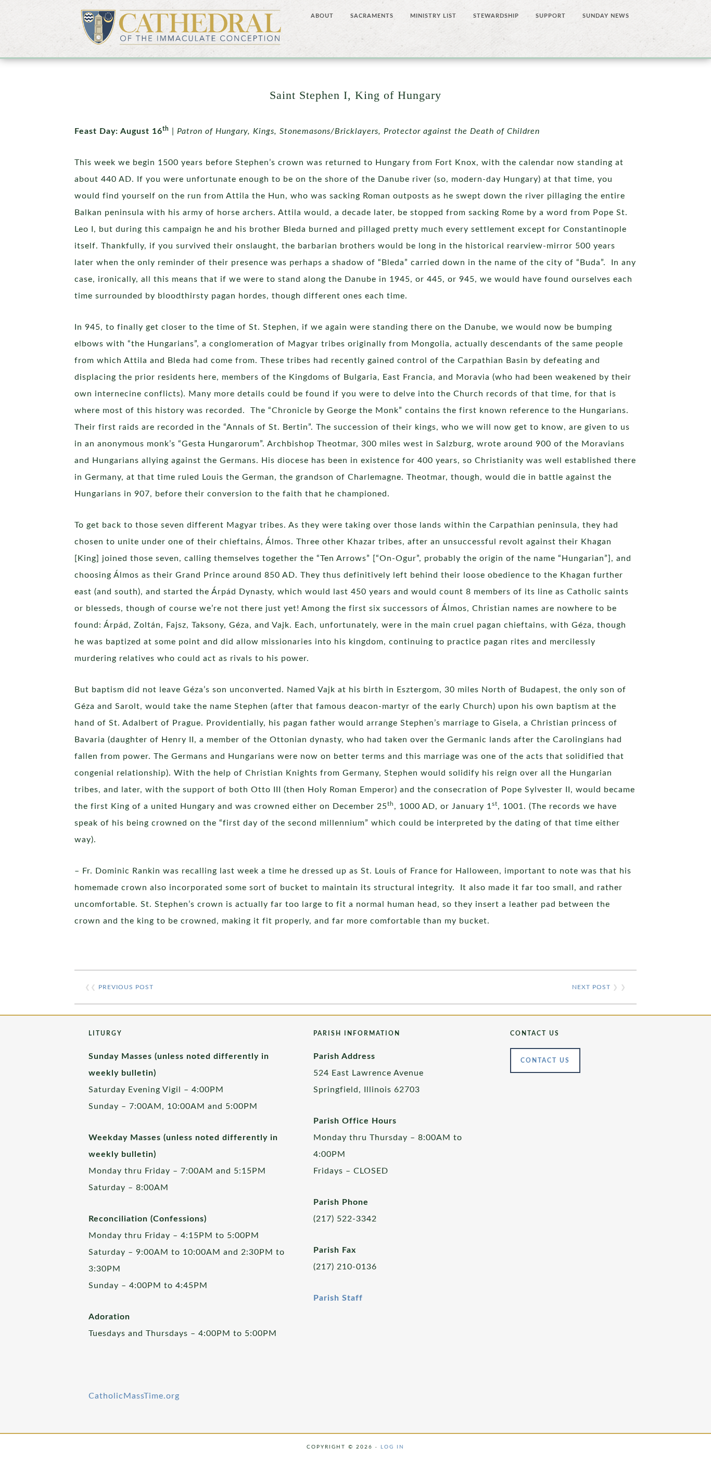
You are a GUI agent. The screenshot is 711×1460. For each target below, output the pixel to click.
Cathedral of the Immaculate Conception (181, 31)
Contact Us (545, 1060)
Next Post (591, 987)
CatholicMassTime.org (134, 1396)
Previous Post (126, 987)
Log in (392, 1447)
